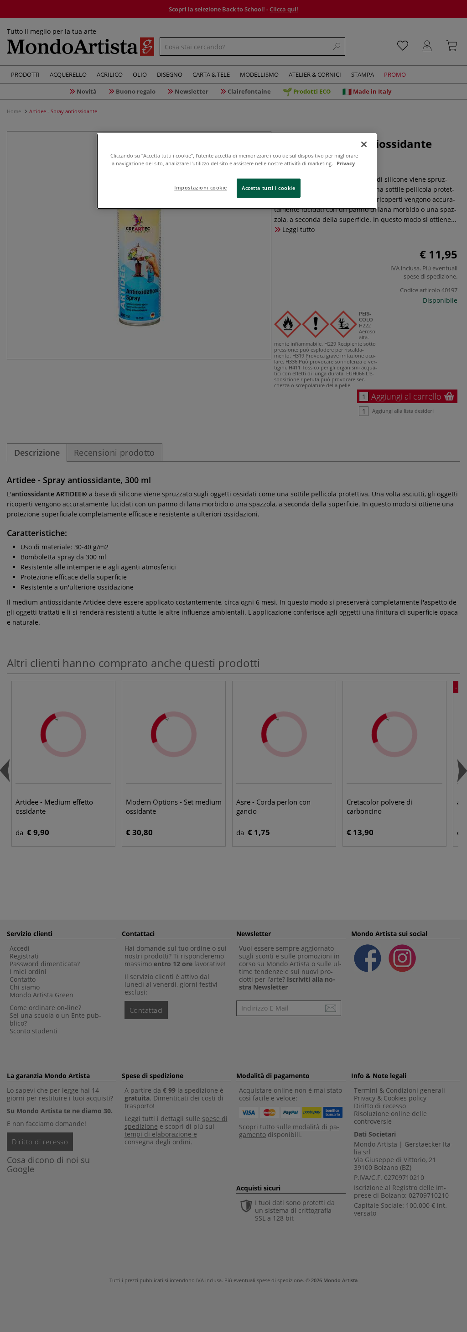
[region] (237, 171)
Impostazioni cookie (200, 187)
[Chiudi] (364, 144)
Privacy (346, 163)
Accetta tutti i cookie (269, 187)
